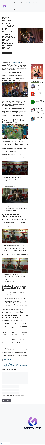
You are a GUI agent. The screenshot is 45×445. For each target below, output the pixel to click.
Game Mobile (28, 2)
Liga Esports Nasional (15, 62)
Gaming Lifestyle (38, 85)
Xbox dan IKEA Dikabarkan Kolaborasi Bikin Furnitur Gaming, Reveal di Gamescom (40, 104)
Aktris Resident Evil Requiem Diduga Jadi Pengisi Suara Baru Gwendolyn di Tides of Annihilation (40, 112)
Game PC (35, 2)
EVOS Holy (12, 360)
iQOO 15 (18, 360)
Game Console (21, 2)
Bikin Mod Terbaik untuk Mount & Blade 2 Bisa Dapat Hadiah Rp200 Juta (40, 89)
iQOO (16, 360)
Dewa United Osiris (6, 360)
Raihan (3, 50)
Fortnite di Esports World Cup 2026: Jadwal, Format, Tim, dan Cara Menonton (39, 120)
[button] (14, 9)
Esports (4, 53)
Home (15, 2)
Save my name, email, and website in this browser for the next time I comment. (15, 396)
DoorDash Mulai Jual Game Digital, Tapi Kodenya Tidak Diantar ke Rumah (40, 96)
